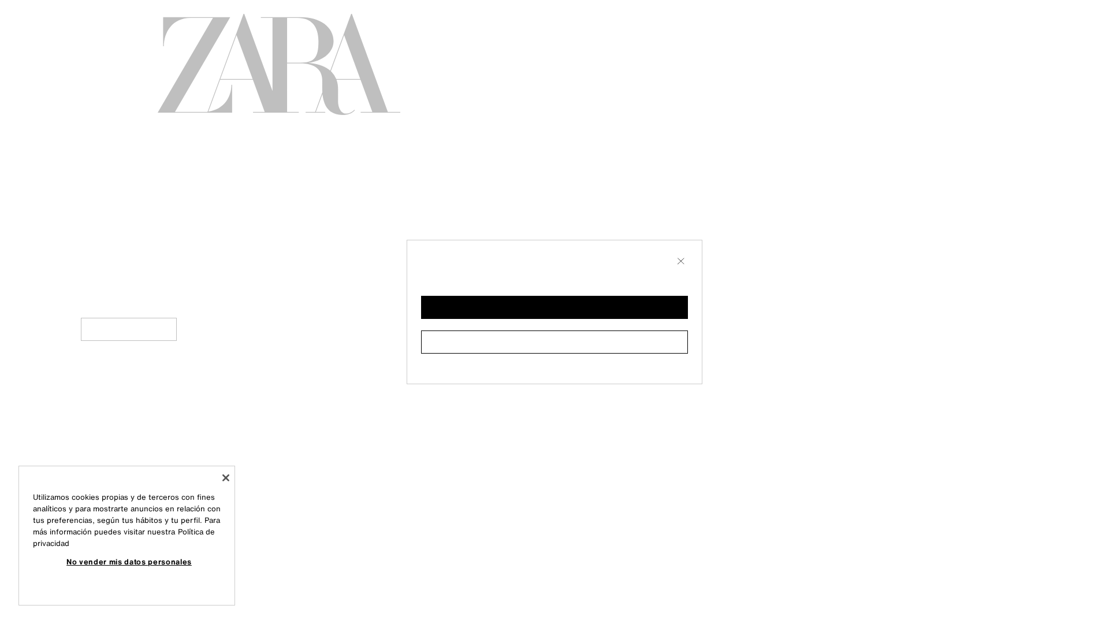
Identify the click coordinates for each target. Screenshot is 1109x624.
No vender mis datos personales (129, 561)
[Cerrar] (226, 478)
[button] (554, 307)
